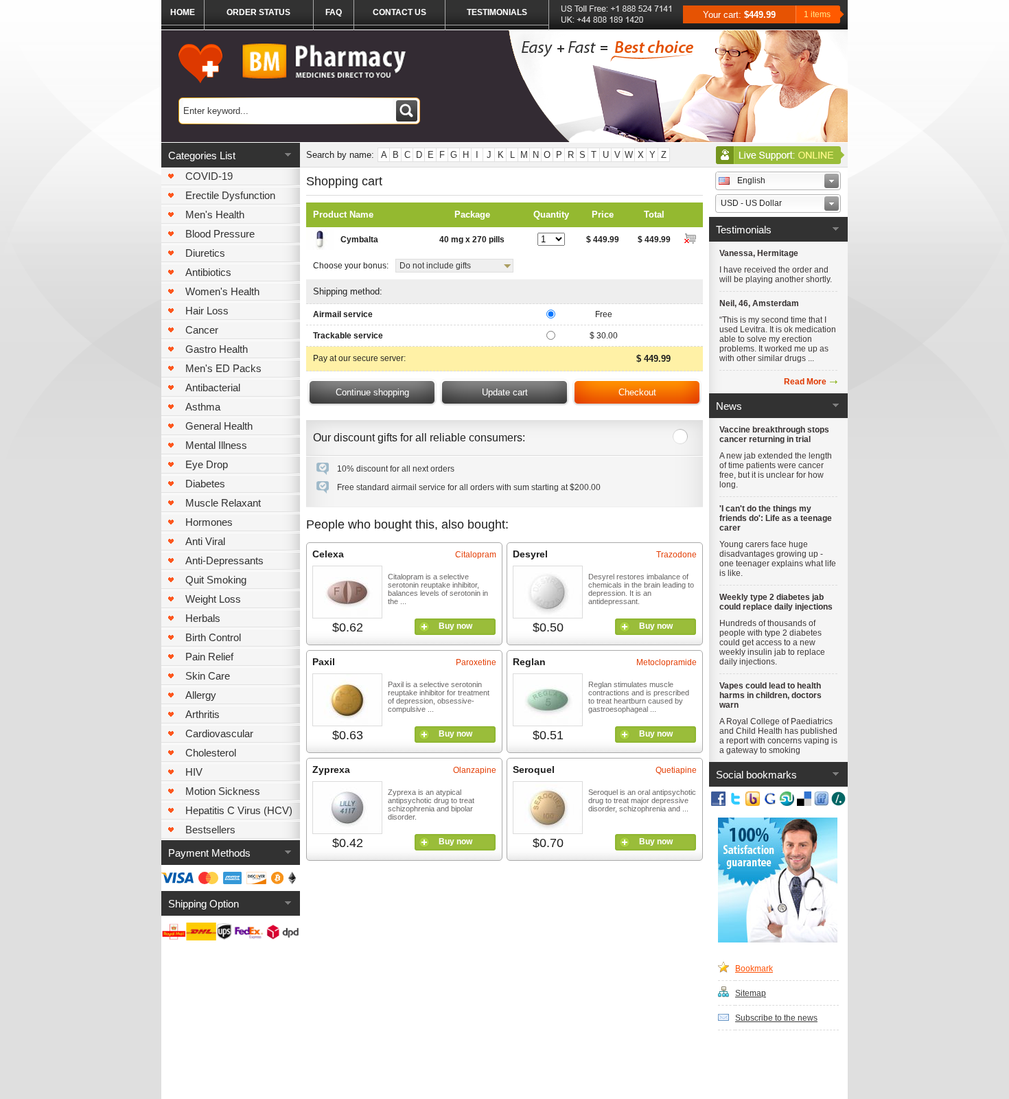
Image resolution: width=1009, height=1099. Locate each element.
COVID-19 (209, 176)
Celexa (328, 553)
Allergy (200, 695)
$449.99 (760, 15)
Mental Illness (216, 445)
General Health (219, 426)
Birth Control (213, 637)
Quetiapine (676, 770)
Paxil (323, 661)
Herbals (202, 618)
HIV (193, 772)
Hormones (209, 522)
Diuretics (205, 253)
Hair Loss (207, 310)
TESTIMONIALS (497, 12)
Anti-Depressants (224, 560)
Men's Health (214, 214)
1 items (817, 14)
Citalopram (475, 554)
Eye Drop (206, 464)
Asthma (202, 407)
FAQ (333, 12)
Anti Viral (205, 541)
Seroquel (534, 769)
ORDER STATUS (258, 12)
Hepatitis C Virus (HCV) (238, 810)
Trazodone (676, 554)
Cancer (201, 330)
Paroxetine (476, 662)
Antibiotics (208, 272)
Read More (805, 381)
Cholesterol (210, 753)
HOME (182, 12)
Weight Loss (213, 599)
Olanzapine (474, 770)
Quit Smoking (215, 580)
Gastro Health (216, 349)
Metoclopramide (666, 662)
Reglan (529, 661)
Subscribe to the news (776, 1018)
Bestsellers (210, 829)
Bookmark (754, 968)
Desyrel (530, 553)
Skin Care (207, 676)
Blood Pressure (220, 234)
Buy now (455, 626)
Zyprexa (331, 769)
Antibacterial (212, 387)
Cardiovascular (219, 733)
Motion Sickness (222, 791)
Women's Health (222, 291)
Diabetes (205, 483)
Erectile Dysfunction (230, 195)
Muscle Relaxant (223, 503)
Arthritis (202, 714)
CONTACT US (399, 12)
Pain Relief (209, 656)
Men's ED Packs (223, 368)
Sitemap (750, 993)
